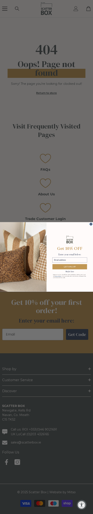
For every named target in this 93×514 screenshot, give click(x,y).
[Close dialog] (91, 224)
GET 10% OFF (70, 266)
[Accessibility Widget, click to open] (82, 505)
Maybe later (70, 271)
